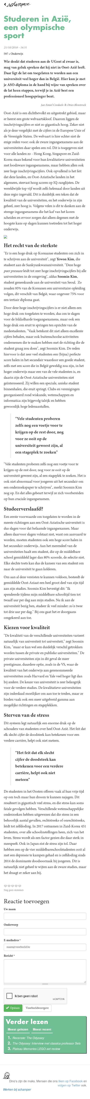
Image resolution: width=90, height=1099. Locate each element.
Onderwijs (17, 54)
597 (6, 54)
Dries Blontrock (76, 105)
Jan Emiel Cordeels (52, 105)
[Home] (45, 5)
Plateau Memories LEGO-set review (36, 1049)
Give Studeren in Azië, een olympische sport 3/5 (12, 886)
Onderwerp (11, 925)
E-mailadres (12, 940)
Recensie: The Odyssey (28, 1038)
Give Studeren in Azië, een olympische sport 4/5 (16, 886)
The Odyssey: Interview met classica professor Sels (47, 1043)
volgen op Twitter (69, 1085)
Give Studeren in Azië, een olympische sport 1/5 (5, 886)
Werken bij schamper (17, 1089)
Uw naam (10, 909)
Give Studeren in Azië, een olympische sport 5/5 (20, 886)
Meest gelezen (19, 1029)
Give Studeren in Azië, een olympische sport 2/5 (9, 886)
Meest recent (42, 1029)
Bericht (9, 956)
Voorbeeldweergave (37, 1008)
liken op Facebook (70, 1081)
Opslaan (14, 1008)
